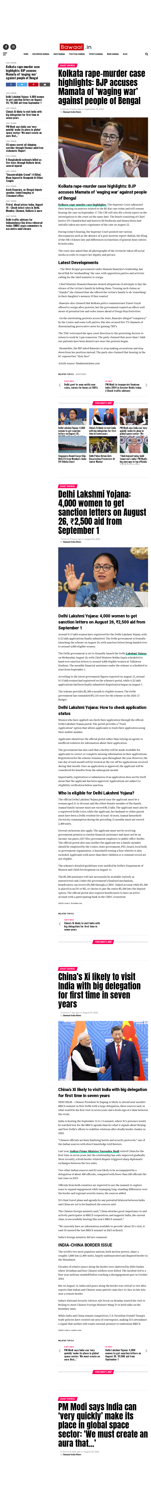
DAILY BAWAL (11, 63)
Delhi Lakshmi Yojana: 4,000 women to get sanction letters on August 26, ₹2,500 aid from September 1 (25, 99)
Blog (125, 53)
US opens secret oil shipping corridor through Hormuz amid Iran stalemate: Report (24, 147)
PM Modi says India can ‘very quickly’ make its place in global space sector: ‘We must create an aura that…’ (24, 131)
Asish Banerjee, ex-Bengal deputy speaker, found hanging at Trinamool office (24, 192)
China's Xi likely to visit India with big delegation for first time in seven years (24, 114)
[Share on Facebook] (11, 84)
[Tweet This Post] (22, 84)
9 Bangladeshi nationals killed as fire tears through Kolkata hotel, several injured (23, 162)
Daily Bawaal (59, 53)
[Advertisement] (75, 20)
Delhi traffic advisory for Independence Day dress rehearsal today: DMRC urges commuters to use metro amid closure (24, 224)
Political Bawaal (77, 53)
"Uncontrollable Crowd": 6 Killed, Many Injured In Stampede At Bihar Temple (24, 177)
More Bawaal (113, 53)
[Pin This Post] (33, 84)
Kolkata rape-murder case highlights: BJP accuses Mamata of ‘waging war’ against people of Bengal (23, 72)
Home (26, 53)
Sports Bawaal (96, 53)
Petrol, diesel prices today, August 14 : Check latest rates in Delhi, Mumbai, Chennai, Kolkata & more (24, 207)
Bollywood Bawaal (40, 53)
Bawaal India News (72, 112)
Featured (81, 374)
